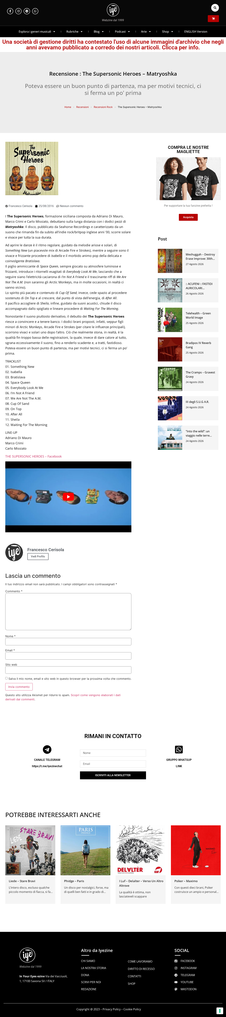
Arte (144, 32)
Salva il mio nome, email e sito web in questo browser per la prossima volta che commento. (69, 678)
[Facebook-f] (10, 11)
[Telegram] (27, 11)
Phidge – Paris (74, 881)
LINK (179, 766)
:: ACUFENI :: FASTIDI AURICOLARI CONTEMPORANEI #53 (201, 288)
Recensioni (82, 106)
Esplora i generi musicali (35, 32)
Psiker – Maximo (186, 881)
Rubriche (72, 32)
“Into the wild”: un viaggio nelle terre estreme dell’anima (198, 435)
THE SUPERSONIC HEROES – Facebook (33, 456)
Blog (97, 32)
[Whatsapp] (35, 11)
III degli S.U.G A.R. (197, 402)
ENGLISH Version (195, 32)
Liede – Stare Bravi (22, 881)
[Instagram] (18, 11)
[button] (215, 8)
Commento (13, 591)
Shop (165, 32)
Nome (10, 636)
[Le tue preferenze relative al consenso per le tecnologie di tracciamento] (219, 1010)
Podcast (120, 32)
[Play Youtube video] (68, 496)
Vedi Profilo (38, 556)
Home (67, 106)
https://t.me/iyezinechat (47, 766)
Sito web (11, 664)
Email (10, 650)
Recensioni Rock (103, 106)
